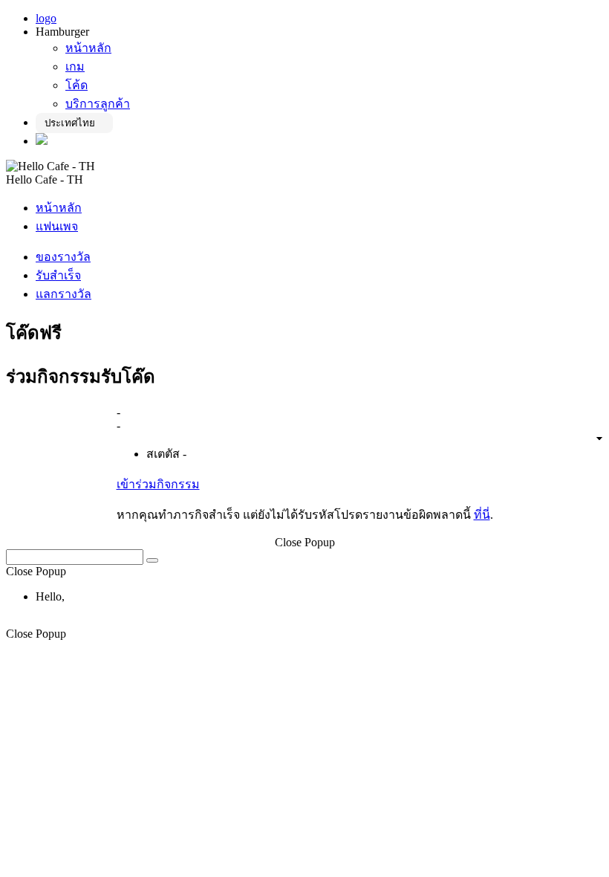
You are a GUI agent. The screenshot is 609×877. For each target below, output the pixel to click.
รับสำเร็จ (58, 275)
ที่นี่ (482, 514)
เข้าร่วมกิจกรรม (158, 484)
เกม (75, 66)
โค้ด (76, 85)
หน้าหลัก (88, 48)
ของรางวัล (63, 256)
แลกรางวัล (63, 294)
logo (46, 18)
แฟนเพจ (57, 226)
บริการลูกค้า (97, 103)
